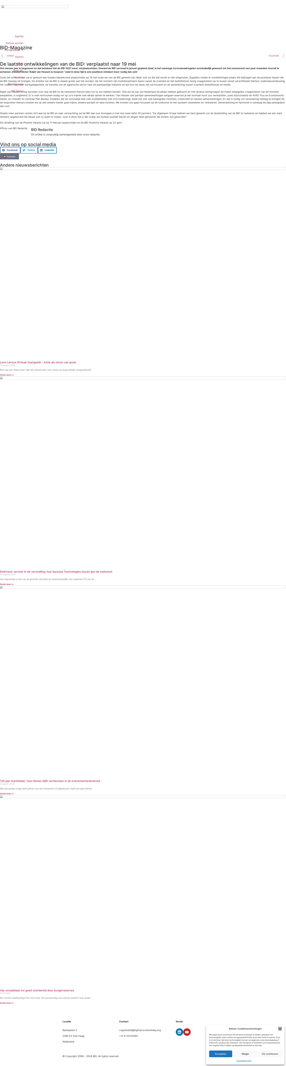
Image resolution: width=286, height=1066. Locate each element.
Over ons (18, 70)
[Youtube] (187, 1032)
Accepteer (220, 1053)
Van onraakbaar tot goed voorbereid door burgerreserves (37, 990)
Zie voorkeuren (270, 1053)
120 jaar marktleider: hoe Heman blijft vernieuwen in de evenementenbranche (50, 781)
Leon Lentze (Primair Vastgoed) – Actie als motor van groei (38, 362)
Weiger (245, 1053)
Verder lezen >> (7, 375)
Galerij (19, 63)
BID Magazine (15, 84)
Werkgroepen (12, 49)
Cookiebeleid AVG (243, 1061)
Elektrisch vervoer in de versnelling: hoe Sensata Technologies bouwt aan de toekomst (56, 571)
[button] (280, 1028)
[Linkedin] (179, 1032)
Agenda (19, 36)
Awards (19, 56)
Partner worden (14, 43)
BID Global (17, 91)
